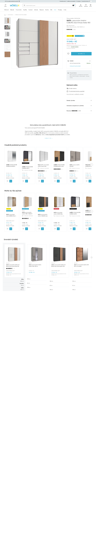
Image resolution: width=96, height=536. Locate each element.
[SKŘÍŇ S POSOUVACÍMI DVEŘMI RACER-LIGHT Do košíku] (58, 181)
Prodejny (60, 9)
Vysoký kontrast (85, 1)
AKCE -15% (69, 35)
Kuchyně (30, 9)
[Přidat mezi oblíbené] (68, 53)
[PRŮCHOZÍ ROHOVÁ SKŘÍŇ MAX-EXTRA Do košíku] (90, 181)
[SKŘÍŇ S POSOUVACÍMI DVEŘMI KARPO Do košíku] (26, 181)
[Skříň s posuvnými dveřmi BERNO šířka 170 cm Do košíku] (10, 228)
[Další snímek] (91, 164)
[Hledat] (24, 5)
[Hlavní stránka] (5, 14)
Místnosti (6, 9)
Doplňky (25, 9)
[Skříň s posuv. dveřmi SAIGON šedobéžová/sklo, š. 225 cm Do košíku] (74, 181)
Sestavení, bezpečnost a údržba (75, 105)
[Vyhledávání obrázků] (73, 5)
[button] (7, 21)
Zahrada (36, 9)
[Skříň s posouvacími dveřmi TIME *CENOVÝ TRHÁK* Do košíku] (26, 228)
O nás (65, 9)
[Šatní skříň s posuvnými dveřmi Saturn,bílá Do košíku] (42, 181)
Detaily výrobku (71, 100)
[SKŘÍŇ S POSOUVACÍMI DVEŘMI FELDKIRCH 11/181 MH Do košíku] (10, 181)
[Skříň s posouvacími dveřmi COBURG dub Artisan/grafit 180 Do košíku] (42, 228)
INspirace (42, 9)
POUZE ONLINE (78, 35)
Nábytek (12, 9)
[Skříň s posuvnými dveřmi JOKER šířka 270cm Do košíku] (58, 228)
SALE (55, 9)
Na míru (47, 9)
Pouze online (19, 9)
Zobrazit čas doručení (75, 66)
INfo (51, 9)
